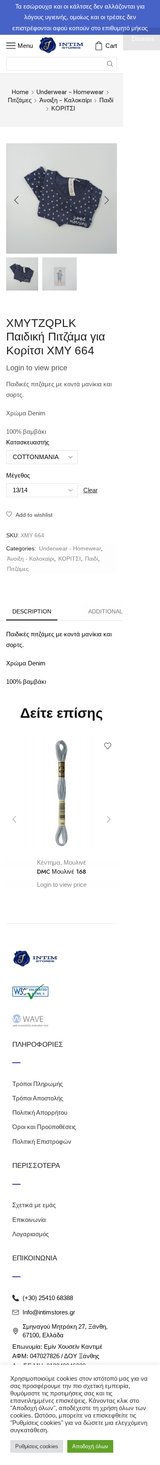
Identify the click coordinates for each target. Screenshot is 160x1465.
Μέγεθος (18, 475)
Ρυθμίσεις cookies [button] (36, 1446)
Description (31, 611)
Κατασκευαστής (27, 442)
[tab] (31, 611)
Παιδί (106, 100)
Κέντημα (48, 862)
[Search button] (110, 63)
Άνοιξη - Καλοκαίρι (65, 100)
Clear (90, 490)
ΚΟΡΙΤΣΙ (63, 108)
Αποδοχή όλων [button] (90, 1446)
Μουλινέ (75, 862)
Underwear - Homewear (70, 92)
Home (20, 92)
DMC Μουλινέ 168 (61, 871)
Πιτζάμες (20, 100)
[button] (16, 200)
